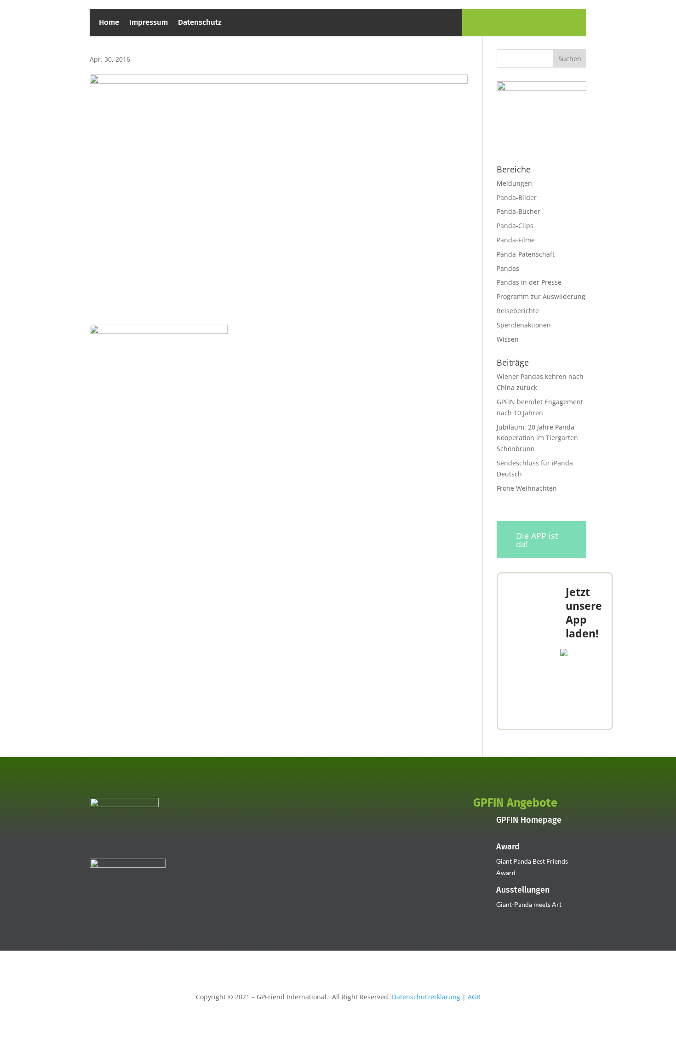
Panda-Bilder (517, 197)
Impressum (148, 23)
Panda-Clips (515, 225)
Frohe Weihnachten (527, 488)
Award (508, 847)
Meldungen (514, 183)
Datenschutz (200, 23)
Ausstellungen (523, 890)
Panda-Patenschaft (526, 254)
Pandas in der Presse (529, 282)
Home (109, 23)
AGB (474, 996)
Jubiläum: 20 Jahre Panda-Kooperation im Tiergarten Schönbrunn (537, 438)
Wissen (508, 339)
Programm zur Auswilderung (541, 296)
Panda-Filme (516, 239)
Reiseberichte (518, 310)
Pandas (508, 268)
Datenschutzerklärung (426, 996)
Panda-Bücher (518, 211)
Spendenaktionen (524, 325)
